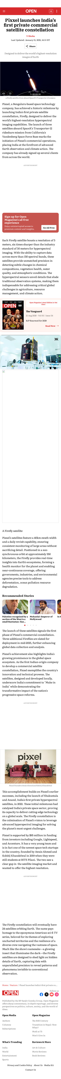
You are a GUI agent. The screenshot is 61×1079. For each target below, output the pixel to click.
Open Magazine (41, 1015)
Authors (6, 1020)
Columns (6, 1024)
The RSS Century (40, 1020)
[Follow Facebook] (41, 994)
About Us (38, 1065)
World (5, 1051)
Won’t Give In (38, 1035)
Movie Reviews (39, 1051)
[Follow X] (47, 994)
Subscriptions (9, 1028)
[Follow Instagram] (57, 994)
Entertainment (9, 1055)
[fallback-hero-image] (15, 607)
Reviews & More (41, 1042)
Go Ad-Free (49, 227)
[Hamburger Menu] (4, 11)
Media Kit (49, 1065)
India (5, 1047)
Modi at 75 (37, 1031)
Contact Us (30, 1069)
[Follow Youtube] (52, 994)
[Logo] (30, 11)
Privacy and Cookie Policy (19, 1065)
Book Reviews (38, 1055)
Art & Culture (38, 1047)
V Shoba (30, 36)
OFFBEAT (51, 11)
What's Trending (12, 1042)
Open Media (9, 1015)
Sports (5, 1059)
